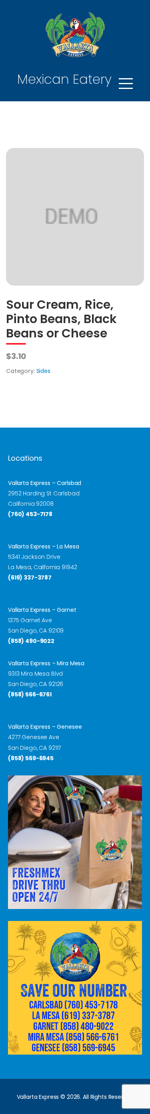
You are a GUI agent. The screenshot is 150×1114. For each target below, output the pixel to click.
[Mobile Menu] (126, 84)
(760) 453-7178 (30, 514)
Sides (43, 371)
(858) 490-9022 (31, 641)
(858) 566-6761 (30, 694)
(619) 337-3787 (30, 578)
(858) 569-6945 (31, 758)
